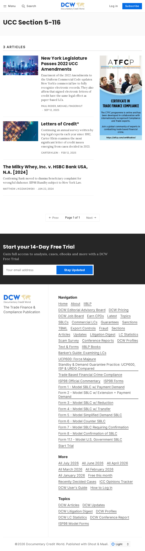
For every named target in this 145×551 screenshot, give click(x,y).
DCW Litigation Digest (75, 511)
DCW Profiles (106, 511)
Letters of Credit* (60, 124)
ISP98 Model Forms (73, 523)
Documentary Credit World (45, 544)
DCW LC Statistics (72, 517)
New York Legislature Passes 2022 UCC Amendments (64, 63)
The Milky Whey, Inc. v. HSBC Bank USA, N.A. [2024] (45, 169)
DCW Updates (94, 505)
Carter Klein (49, 152)
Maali (104, 544)
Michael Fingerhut (70, 106)
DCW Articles (68, 505)
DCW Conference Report (109, 517)
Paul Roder (48, 106)
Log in (113, 6)
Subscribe (132, 6)
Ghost (92, 544)
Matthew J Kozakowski (19, 188)
